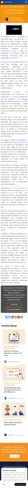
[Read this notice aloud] (25, 470)
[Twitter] (9, 317)
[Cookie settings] (3, 484)
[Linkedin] (12, 317)
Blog (6, 6)
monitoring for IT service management (14, 96)
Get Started (14, 456)
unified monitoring (8, 62)
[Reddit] (15, 317)
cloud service (19, 188)
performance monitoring (19, 142)
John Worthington (14, 18)
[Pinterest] (18, 317)
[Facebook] (6, 317)
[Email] (21, 317)
